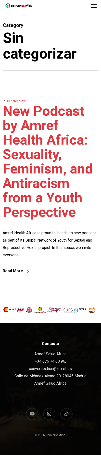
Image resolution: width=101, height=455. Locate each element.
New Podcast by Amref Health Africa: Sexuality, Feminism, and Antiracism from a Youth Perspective (48, 161)
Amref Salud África (50, 383)
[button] (94, 5)
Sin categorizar (16, 101)
